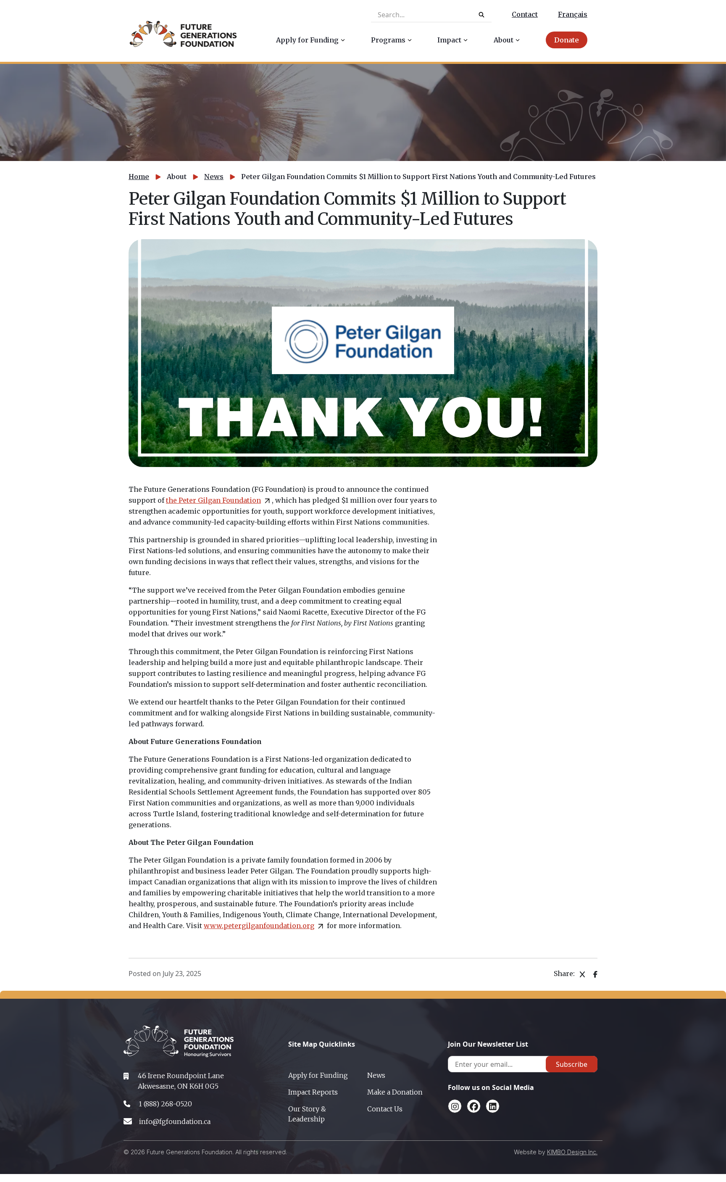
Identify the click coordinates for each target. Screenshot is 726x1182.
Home (139, 176)
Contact (525, 14)
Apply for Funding (318, 1075)
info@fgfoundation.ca (174, 1121)
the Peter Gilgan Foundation (213, 500)
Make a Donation (395, 1092)
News (214, 176)
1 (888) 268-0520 (165, 1104)
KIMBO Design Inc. (572, 1152)
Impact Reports (313, 1092)
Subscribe (571, 1064)
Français (572, 14)
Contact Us (384, 1109)
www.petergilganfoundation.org (259, 925)
